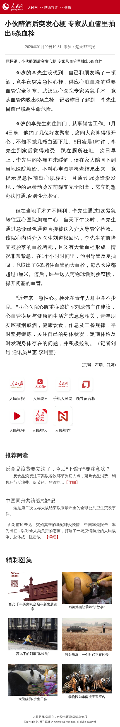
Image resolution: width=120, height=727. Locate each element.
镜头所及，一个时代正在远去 (87, 655)
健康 (67, 8)
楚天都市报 (85, 47)
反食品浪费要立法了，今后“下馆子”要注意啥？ (58, 469)
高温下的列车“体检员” (32, 654)
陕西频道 (51, 8)
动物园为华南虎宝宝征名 (86, 697)
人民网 (33, 8)
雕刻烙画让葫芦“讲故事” (87, 607)
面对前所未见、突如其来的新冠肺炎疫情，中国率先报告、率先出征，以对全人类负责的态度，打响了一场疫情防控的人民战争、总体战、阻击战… (61, 531)
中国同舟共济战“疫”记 (30, 501)
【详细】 (72, 482)
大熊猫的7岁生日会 (32, 699)
